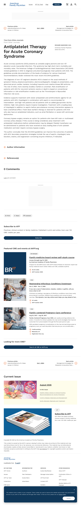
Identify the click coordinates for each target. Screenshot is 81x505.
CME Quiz (7, 485)
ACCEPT (69, 498)
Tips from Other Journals (13, 40)
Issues (31, 4)
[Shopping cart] (67, 4)
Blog (47, 4)
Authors (24, 471)
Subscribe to (63, 414)
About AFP (62, 471)
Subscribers (26, 478)
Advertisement (40, 11)
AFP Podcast (63, 479)
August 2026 (45, 385)
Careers (42, 485)
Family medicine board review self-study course (51, 257)
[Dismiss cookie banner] (74, 489)
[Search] (75, 4)
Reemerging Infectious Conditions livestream (50, 284)
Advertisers (25, 481)
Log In (6, 178)
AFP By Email (44, 478)
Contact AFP (44, 481)
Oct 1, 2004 (40, 28)
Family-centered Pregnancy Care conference (50, 313)
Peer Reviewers (26, 474)
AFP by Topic (39, 4)
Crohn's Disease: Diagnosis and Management (53, 398)
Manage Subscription (46, 474)
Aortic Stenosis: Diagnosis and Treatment (52, 401)
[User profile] (71, 4)
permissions (43, 449)
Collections (7, 481)
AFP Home (7, 471)
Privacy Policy (62, 494)
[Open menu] (4, 4)
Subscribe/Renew (45, 471)
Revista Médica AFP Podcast (65, 484)
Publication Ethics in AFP (65, 475)
